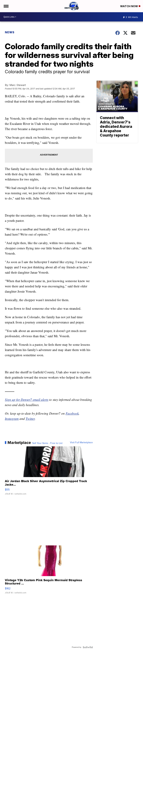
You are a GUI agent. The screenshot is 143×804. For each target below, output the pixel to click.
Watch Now (129, 6)
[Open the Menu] (6, 6)
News (9, 32)
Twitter (30, 418)
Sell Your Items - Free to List (47, 443)
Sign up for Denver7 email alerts (26, 399)
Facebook (72, 413)
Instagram (12, 418)
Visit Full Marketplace (81, 442)
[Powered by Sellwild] (88, 647)
